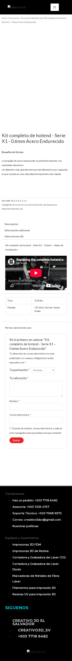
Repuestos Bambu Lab (12, 208)
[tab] (36, 224)
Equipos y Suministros (22, 538)
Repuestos (52, 204)
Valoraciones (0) (14, 236)
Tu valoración (18, 378)
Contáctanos (14, 493)
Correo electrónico (20, 414)
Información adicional (17, 230)
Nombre (14, 401)
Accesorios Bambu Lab (31, 18)
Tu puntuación (19, 370)
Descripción (11, 224)
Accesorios (13, 18)
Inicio (4, 18)
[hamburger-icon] (55, 7)
